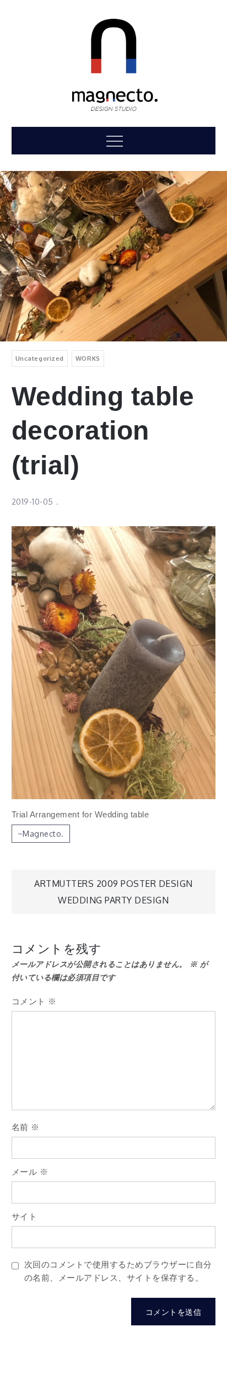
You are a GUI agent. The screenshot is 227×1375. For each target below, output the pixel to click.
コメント (34, 1001)
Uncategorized (39, 358)
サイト (24, 1216)
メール (30, 1171)
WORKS (87, 358)
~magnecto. (41, 833)
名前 (26, 1127)
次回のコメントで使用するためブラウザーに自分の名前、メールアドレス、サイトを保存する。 (118, 1271)
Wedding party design (113, 900)
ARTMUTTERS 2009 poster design (113, 883)
